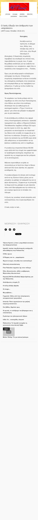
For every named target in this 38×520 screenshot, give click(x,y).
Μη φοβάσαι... (8, 292)
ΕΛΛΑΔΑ (15, 14)
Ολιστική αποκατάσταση (11, 264)
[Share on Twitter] (10, 229)
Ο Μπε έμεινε (7, 254)
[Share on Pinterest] (14, 229)
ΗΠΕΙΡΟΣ (30, 14)
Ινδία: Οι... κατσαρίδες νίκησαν (13, 319)
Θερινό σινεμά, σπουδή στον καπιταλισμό (17, 261)
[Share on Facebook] (6, 229)
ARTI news (6, 31)
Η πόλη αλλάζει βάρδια (11, 285)
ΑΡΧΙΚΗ (7, 14)
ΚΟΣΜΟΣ (22, 14)
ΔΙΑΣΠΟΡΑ (14, 16)
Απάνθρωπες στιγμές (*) (11, 282)
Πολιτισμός (23, 16)
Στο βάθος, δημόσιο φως (11, 307)
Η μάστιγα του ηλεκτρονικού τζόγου (15, 316)
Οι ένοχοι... (6, 289)
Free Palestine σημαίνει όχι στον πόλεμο (17, 267)
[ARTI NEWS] (19, 3)
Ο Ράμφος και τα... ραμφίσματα (13, 257)
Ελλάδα (13, 31)
